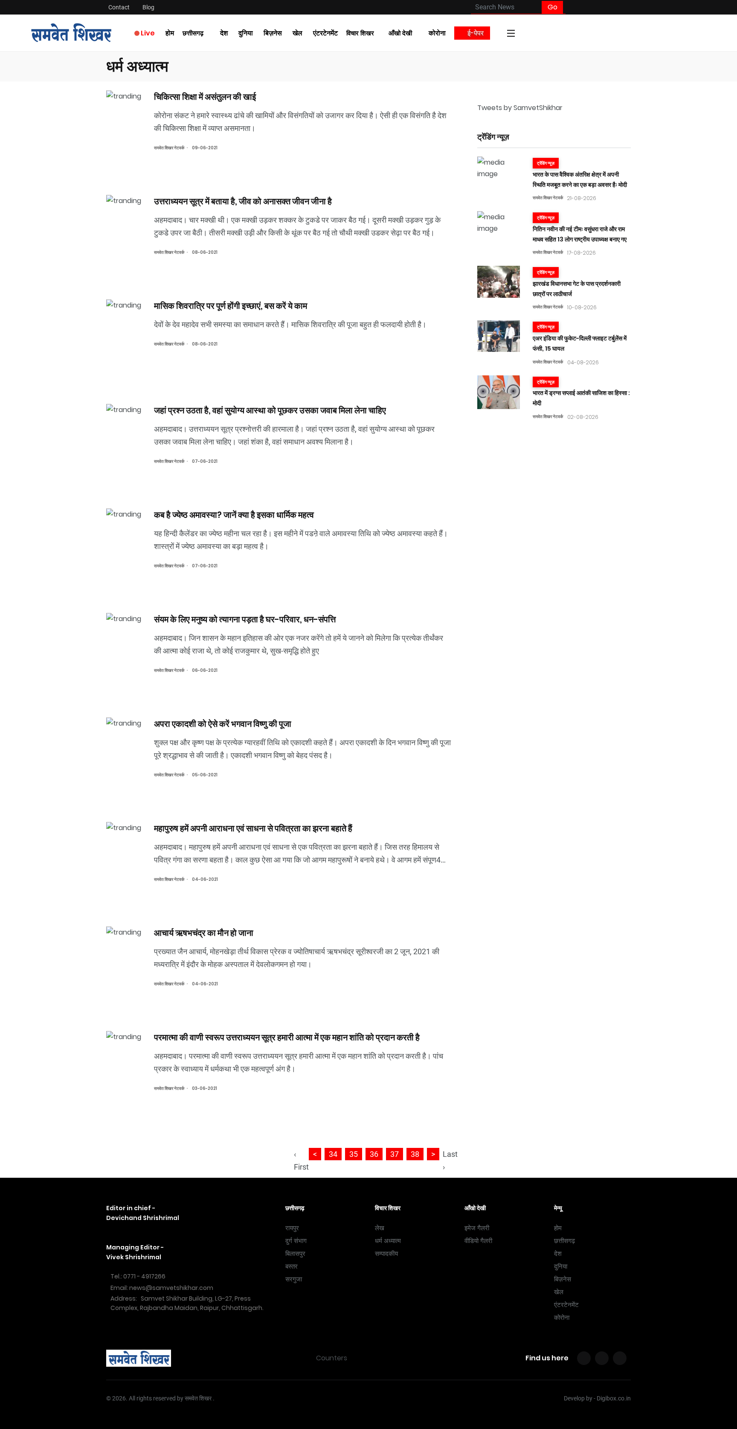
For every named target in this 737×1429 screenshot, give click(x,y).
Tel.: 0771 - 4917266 (137, 1276)
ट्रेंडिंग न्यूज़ (545, 163)
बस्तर (291, 1266)
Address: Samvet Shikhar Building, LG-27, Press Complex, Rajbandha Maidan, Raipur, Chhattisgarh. (187, 1303)
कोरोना (437, 33)
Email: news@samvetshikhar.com (161, 1288)
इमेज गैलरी (476, 1228)
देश (224, 33)
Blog (148, 7)
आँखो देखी (400, 33)
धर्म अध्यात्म (388, 1241)
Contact (119, 7)
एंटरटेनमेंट (325, 33)
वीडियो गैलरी (478, 1241)
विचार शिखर (360, 33)
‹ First (301, 1160)
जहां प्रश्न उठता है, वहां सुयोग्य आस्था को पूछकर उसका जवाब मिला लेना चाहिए (270, 410)
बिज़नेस (273, 33)
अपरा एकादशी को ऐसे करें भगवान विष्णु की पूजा (223, 723)
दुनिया (245, 33)
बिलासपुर (295, 1254)
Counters (331, 1358)
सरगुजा (293, 1279)
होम (169, 33)
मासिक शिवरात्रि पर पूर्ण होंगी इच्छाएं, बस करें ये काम (230, 305)
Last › (450, 1160)
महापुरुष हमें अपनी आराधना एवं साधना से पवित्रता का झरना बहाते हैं (253, 828)
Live (147, 33)
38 (415, 1154)
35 (353, 1154)
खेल (297, 33)
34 (333, 1154)
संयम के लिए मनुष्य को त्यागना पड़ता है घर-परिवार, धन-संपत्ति (245, 619)
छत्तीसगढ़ (193, 33)
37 (394, 1154)
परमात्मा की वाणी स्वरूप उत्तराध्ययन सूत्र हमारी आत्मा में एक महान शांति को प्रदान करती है (287, 1037)
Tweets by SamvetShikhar (520, 108)
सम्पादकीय (386, 1254)
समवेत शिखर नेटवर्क (169, 148)
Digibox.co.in (614, 1398)
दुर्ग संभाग (296, 1241)
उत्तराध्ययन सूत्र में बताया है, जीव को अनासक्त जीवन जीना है (244, 201)
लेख (379, 1228)
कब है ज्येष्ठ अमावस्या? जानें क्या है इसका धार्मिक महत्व (234, 514)
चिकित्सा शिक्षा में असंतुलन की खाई (205, 96)
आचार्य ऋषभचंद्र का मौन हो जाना (203, 932)
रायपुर (292, 1228)
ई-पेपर (475, 33)
